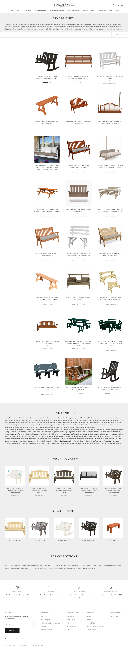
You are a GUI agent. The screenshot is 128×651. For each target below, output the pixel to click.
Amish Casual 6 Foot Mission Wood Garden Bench (47, 342)
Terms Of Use (91, 623)
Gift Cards (90, 616)
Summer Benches (15, 540)
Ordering (89, 620)
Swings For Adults (59, 565)
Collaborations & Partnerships (50, 623)
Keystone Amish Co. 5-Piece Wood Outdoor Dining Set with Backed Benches (110, 344)
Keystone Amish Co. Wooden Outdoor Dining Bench (47, 123)
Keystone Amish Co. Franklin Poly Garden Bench (78, 211)
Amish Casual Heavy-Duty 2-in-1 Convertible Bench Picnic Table (110, 298)
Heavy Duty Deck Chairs (38, 569)
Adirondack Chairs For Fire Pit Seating (36, 565)
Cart (67, 629)
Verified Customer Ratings (95, 626)
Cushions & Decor (105, 10)
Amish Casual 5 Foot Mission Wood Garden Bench (64, 491)
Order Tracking (71, 620)
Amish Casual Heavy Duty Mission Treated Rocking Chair (110, 388)
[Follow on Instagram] (11, 639)
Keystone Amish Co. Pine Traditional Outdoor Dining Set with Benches (78, 342)
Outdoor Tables (73, 10)
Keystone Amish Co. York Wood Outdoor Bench (47, 254)
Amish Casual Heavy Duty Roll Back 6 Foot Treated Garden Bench (78, 77)
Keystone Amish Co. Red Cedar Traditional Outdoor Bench (47, 298)
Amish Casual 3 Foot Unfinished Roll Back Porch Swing (78, 388)
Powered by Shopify (36, 645)
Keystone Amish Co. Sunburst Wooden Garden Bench (109, 254)
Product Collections (46, 629)
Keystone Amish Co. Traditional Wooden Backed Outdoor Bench (78, 254)
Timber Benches (60, 441)
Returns (69, 623)
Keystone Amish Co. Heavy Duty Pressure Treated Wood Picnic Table (47, 211)
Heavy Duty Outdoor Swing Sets (16, 569)
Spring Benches (64, 540)
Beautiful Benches (88, 540)
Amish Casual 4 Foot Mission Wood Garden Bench (39, 491)
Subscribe (12, 630)
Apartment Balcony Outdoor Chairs (62, 569)
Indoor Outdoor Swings (112, 565)
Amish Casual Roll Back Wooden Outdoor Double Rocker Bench (47, 77)
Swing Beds (27, 10)
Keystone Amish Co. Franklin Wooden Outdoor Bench (78, 167)
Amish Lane (114, 616)
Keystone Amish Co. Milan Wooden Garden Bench (78, 123)
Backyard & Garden (57, 10)
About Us (43, 616)
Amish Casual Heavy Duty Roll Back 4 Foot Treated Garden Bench (15, 491)
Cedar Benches (113, 540)
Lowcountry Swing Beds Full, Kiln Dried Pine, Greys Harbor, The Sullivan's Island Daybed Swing (47, 168)
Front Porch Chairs (94, 565)
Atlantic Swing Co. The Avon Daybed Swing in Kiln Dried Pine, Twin (110, 167)
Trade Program (45, 620)
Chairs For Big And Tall (76, 565)
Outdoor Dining (40, 10)
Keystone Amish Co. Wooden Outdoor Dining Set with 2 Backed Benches (110, 211)
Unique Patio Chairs (12, 565)
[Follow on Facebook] (6, 639)
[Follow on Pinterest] (16, 639)
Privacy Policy (91, 629)
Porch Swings (14, 10)
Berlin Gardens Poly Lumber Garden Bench (110, 77)
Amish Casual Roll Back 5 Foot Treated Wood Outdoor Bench (113, 491)
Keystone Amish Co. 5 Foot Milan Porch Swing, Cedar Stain (109, 123)
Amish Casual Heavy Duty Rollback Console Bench (78, 298)
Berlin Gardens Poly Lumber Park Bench (47, 388)
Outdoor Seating (89, 10)
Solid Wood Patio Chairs (86, 569)
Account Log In (71, 626)
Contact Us (70, 616)
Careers (43, 626)
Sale (117, 10)
